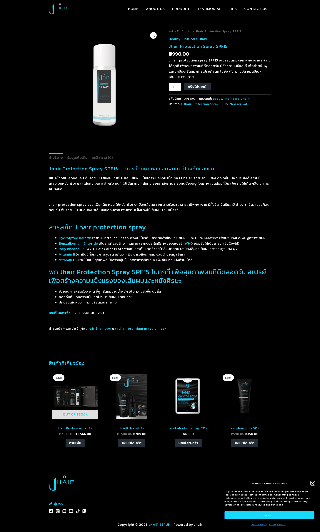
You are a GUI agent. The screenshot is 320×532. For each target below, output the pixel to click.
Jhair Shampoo (98, 328)
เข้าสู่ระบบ (56, 503)
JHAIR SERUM (160, 524)
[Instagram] (58, 511)
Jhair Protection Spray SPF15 (206, 104)
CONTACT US (255, 8)
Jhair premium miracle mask (143, 328)
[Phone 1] (84, 511)
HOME (133, 8)
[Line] (64, 511)
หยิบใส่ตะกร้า (198, 86)
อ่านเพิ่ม (75, 443)
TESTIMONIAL (209, 8)
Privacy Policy (277, 524)
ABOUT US (155, 8)
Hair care (190, 38)
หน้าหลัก (175, 31)
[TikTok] (78, 511)
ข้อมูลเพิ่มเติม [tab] (77, 157)
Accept (269, 515)
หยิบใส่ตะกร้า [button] (132, 443)
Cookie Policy (259, 524)
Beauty (175, 38)
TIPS (233, 8)
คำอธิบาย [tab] (56, 157)
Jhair (188, 31)
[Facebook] (51, 511)
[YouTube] (71, 511)
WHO (189, 243)
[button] (312, 483)
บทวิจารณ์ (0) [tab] (102, 157)
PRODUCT (181, 8)
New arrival (238, 104)
